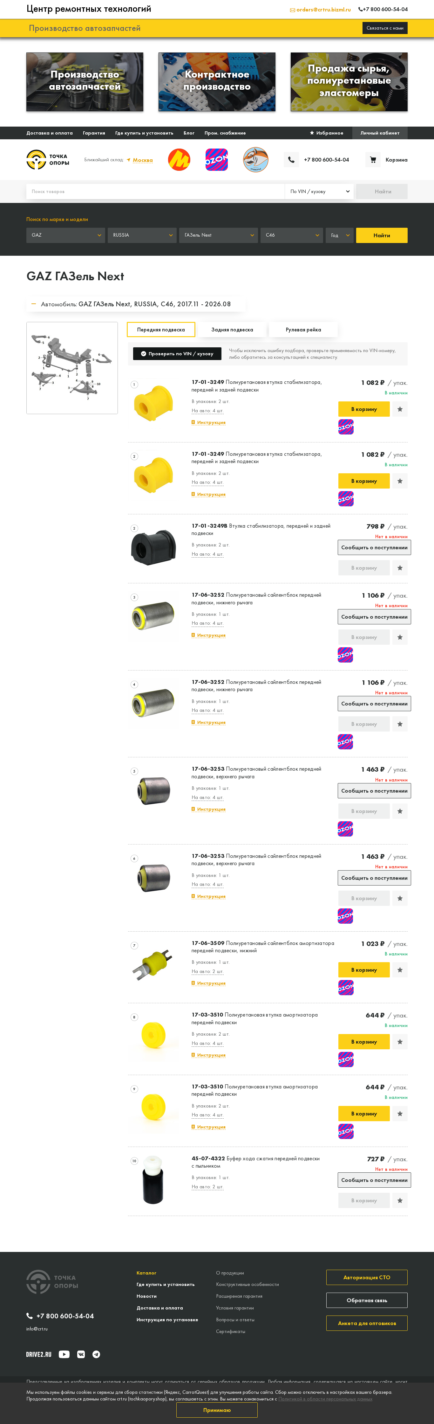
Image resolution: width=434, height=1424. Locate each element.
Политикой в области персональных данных (325, 1398)
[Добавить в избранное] (400, 409)
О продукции (230, 1272)
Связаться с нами (385, 27)
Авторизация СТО (366, 1277)
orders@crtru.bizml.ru (323, 9)
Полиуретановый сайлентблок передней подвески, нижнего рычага (257, 598)
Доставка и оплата (49, 132)
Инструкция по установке (167, 1319)
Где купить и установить (144, 132)
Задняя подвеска (232, 329)
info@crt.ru (37, 1329)
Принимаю (217, 1410)
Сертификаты (230, 1331)
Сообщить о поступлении (374, 547)
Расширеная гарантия (239, 1296)
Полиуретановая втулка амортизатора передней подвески (255, 1018)
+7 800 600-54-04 (65, 1316)
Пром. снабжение (225, 132)
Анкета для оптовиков (367, 1323)
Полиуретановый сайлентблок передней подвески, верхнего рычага (257, 772)
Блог (189, 132)
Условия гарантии (235, 1307)
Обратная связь (367, 1300)
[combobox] (319, 191)
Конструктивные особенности (247, 1284)
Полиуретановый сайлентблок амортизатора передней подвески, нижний (263, 946)
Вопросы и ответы (235, 1319)
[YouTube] (64, 1354)
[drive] (38, 1354)
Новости (147, 1296)
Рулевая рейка (303, 329)
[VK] (81, 1354)
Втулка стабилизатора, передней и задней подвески (261, 529)
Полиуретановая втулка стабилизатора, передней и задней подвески (257, 385)
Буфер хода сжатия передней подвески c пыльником (256, 1162)
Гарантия (94, 132)
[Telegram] (96, 1354)
